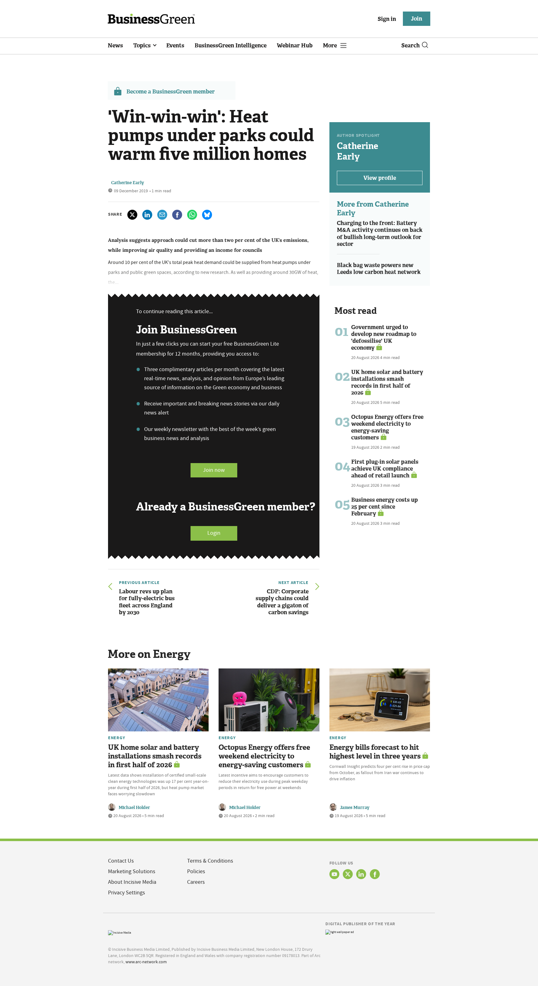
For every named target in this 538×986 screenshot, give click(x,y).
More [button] (330, 45)
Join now (214, 470)
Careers (196, 882)
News (115, 45)
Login (213, 533)
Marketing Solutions (131, 871)
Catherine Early (127, 183)
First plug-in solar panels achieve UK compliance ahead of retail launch (384, 468)
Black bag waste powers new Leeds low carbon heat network (379, 268)
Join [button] (416, 18)
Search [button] (410, 45)
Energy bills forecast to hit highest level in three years (375, 752)
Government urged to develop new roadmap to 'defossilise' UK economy (383, 337)
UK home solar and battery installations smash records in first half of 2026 (387, 382)
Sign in (387, 19)
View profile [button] (379, 178)
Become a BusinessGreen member (170, 91)
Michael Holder (134, 808)
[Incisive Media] (119, 932)
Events (175, 45)
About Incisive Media (132, 882)
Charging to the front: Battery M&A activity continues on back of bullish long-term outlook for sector (379, 233)
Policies (196, 871)
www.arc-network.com (146, 961)
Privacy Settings (126, 892)
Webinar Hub (295, 45)
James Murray (355, 808)
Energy (116, 738)
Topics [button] (142, 45)
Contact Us (121, 860)
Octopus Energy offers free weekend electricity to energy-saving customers (387, 427)
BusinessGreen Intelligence (231, 45)
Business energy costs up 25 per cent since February (384, 506)
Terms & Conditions (210, 860)
